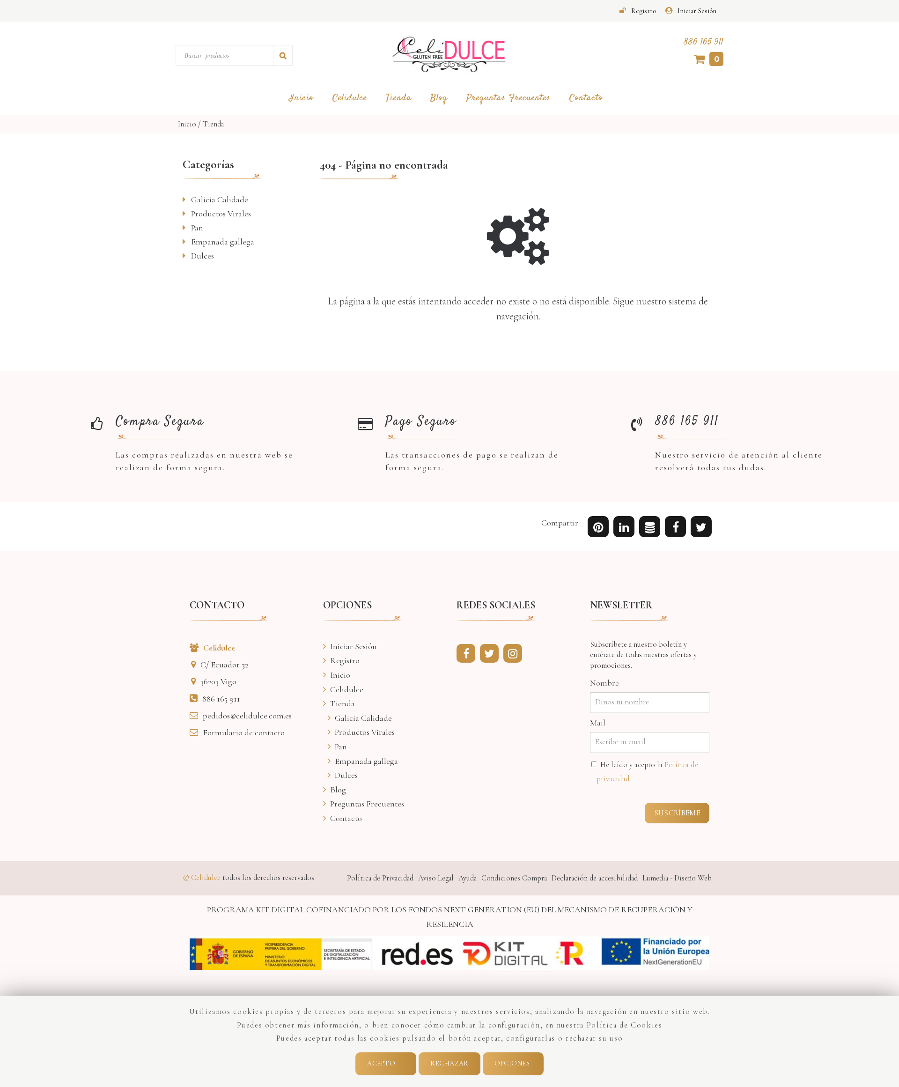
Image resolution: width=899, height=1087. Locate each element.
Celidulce (349, 98)
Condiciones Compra (514, 878)
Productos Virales (221, 213)
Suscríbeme (677, 813)
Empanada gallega (222, 242)
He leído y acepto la (647, 772)
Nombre (604, 683)
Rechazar (449, 1063)
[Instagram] (515, 655)
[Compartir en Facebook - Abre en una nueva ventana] (675, 528)
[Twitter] (491, 655)
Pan (197, 227)
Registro (643, 11)
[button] (701, 528)
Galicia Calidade (219, 199)
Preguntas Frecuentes (508, 98)
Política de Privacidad (380, 878)
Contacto (586, 98)
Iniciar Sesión (697, 11)
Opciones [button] (512, 1063)
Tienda (399, 98)
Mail (597, 722)
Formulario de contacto (244, 732)
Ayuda (467, 878)
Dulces (202, 256)
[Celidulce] (449, 55)
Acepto (381, 1063)
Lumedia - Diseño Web (677, 878)
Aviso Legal (436, 878)
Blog (439, 98)
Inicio (301, 98)
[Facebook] (468, 655)
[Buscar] (283, 56)
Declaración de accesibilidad (595, 878)
